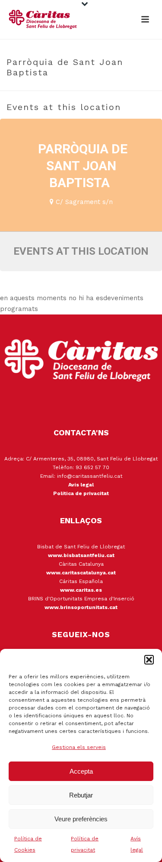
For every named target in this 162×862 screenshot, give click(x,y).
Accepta (81, 771)
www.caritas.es (81, 590)
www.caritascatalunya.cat (81, 573)
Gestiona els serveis (79, 747)
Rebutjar (81, 795)
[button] (149, 659)
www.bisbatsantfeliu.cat (81, 555)
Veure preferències (81, 819)
